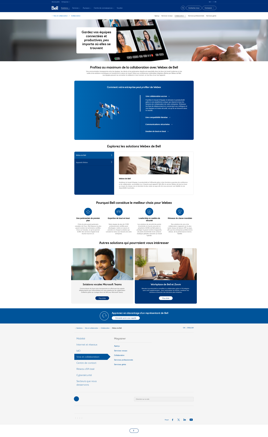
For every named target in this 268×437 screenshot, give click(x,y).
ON (184, 328)
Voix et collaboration (60, 16)
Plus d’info (102, 298)
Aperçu (157, 16)
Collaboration (75, 16)
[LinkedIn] (185, 419)
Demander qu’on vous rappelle (125, 318)
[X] (179, 419)
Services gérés (211, 16)
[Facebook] (173, 419)
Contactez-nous (193, 8)
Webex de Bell (81, 155)
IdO (78, 350)
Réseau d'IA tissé (85, 368)
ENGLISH (190, 328)
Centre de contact (86, 362)
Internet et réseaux (86, 344)
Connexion (208, 8)
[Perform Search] (191, 397)
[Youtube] (191, 419)
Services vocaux (167, 16)
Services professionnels (196, 16)
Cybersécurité (84, 375)
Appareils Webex (82, 162)
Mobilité (80, 338)
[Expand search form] (183, 8)
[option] (107, 115)
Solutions (79, 328)
